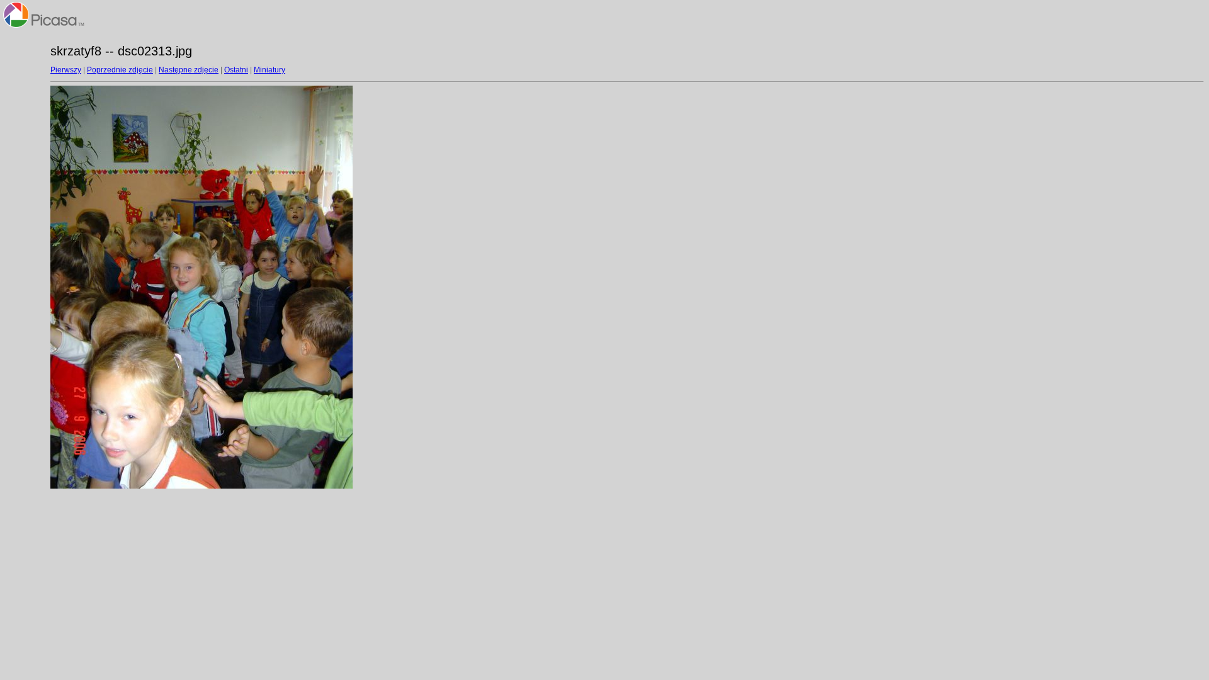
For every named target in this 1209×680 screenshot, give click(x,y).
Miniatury (269, 69)
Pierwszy (65, 69)
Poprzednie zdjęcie (120, 69)
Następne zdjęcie (189, 69)
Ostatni (236, 69)
